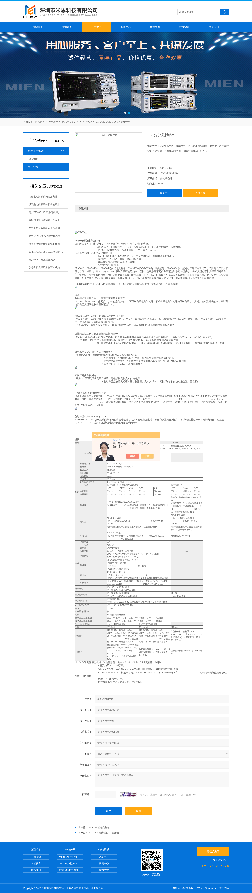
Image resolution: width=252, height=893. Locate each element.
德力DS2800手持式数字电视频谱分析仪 (48, 236)
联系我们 (213, 27)
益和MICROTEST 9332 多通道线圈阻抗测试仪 (48, 252)
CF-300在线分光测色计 (100, 827)
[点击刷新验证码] (128, 794)
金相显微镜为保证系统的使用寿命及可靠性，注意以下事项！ (48, 244)
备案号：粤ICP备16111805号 (188, 888)
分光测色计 (86, 122)
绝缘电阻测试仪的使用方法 (43, 196)
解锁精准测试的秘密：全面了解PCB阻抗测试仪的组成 (48, 220)
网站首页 (38, 27)
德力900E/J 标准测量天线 (42, 259)
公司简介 (67, 27)
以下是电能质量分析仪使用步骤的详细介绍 (48, 204)
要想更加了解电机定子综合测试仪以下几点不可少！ (48, 228)
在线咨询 (200, 193)
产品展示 (53, 122)
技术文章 (155, 27)
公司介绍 (36, 857)
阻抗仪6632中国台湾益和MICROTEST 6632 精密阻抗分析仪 (71, 870)
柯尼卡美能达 (69, 122)
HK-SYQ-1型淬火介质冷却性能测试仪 (71, 863)
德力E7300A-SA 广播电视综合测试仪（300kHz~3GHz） (48, 212)
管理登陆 (224, 888)
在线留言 (184, 27)
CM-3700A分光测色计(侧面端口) (105, 832)
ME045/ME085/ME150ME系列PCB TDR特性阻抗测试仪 (71, 857)
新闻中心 (126, 27)
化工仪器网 (97, 888)
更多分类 (33, 166)
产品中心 (96, 27)
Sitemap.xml (211, 888)
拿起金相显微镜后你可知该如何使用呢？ (48, 267)
